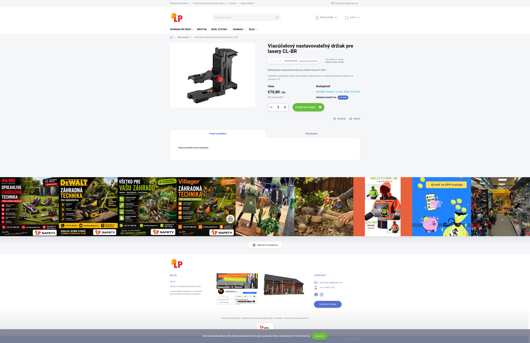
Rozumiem (320, 336)
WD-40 (173, 281)
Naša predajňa (247, 3)
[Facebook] (316, 294)
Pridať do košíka (305, 107)
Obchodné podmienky (179, 3)
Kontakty (233, 3)
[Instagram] (322, 294)
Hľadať (277, 17)
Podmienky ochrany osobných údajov (209, 3)
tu (309, 336)
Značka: (334, 62)
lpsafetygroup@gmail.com (331, 282)
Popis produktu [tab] (218, 133)
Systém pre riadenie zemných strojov (185, 286)
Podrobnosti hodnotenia (308, 61)
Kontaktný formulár (327, 304)
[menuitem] (182, 29)
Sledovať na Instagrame (267, 245)
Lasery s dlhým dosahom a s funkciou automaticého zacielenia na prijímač (186, 292)
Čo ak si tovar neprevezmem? (296, 318)
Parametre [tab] (312, 133)
